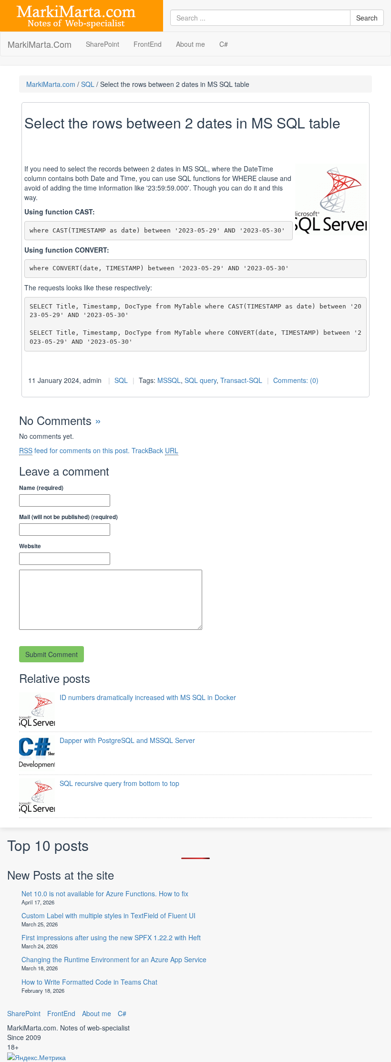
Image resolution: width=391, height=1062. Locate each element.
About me (190, 44)
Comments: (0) (296, 380)
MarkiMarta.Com (40, 44)
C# (223, 44)
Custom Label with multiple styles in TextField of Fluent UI (108, 915)
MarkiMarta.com (50, 84)
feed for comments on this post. (74, 450)
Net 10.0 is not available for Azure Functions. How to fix (104, 893)
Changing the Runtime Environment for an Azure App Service (113, 959)
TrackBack (155, 450)
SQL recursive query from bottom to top (119, 783)
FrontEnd (148, 44)
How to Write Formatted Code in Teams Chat (89, 982)
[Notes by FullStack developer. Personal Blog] (76, 15)
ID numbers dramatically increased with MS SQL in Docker (148, 697)
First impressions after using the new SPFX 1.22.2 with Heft (111, 937)
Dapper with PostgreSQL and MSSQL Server (127, 740)
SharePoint (102, 44)
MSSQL (169, 380)
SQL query (200, 380)
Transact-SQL (241, 380)
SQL (87, 84)
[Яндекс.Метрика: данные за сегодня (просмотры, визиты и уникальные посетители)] (36, 1057)
